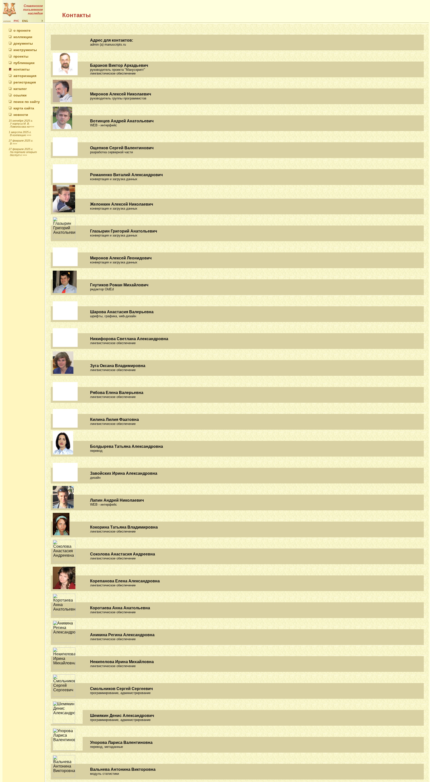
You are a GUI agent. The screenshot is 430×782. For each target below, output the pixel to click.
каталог (20, 89)
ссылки (20, 95)
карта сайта (23, 108)
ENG (25, 20)
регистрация (24, 82)
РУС (16, 20)
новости (20, 115)
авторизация (24, 76)
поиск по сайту (26, 102)
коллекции (22, 37)
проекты (20, 56)
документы (23, 43)
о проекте (22, 30)
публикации (24, 63)
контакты (21, 69)
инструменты (25, 50)
